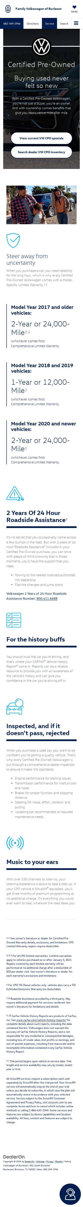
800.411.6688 (47, 598)
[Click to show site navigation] (76, 23)
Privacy (49, 1161)
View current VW (41, 138)
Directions (33, 23)
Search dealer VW (41, 152)
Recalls (59, 1161)
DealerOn (29, 1161)
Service (49, 23)
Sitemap (40, 1161)
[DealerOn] (14, 1156)
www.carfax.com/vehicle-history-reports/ (41, 1020)
